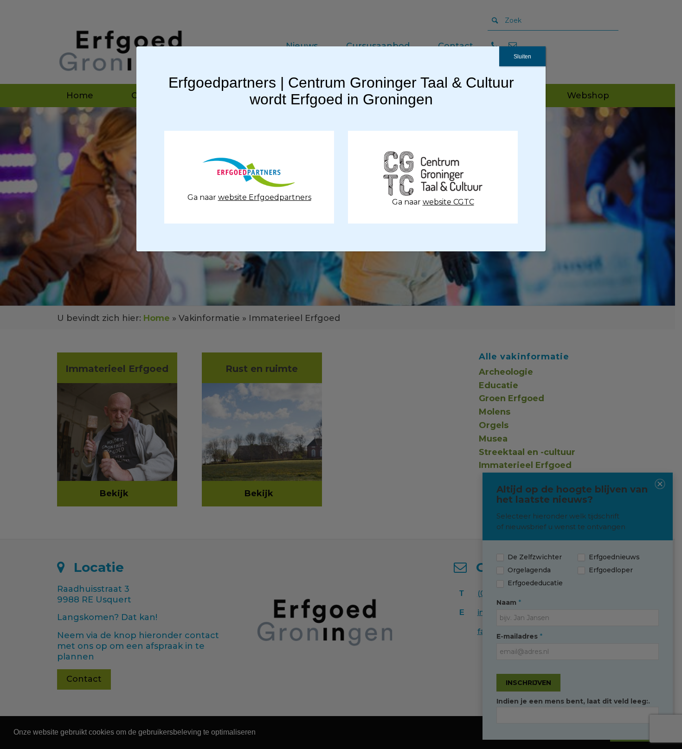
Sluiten (522, 56)
